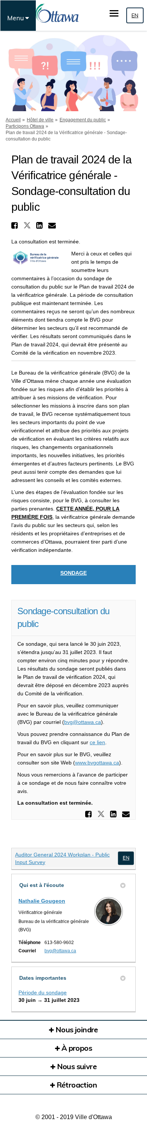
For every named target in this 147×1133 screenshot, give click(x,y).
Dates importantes (42, 978)
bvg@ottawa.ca (82, 722)
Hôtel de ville (40, 119)
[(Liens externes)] (126, 858)
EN (135, 15)
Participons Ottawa (25, 126)
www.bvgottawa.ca (97, 763)
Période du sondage (42, 992)
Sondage (73, 573)
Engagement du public (83, 119)
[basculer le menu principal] (114, 13)
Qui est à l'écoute (41, 885)
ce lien (97, 742)
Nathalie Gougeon (41, 901)
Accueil (13, 119)
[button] (15, 225)
